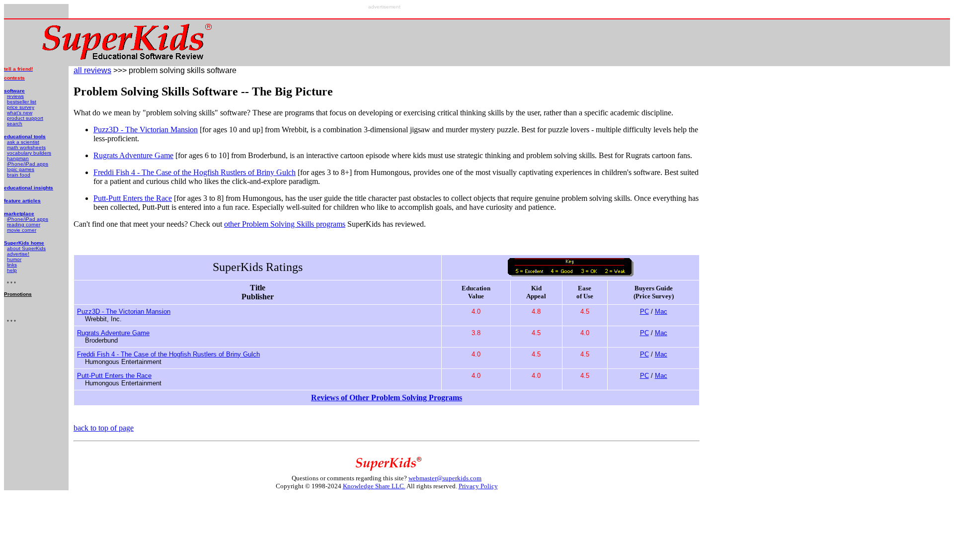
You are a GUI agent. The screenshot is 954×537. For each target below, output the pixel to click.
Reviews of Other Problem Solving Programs (386, 397)
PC (644, 311)
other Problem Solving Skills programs (284, 224)
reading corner (23, 224)
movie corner (21, 230)
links (12, 265)
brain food (18, 175)
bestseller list (21, 101)
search (14, 123)
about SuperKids (26, 248)
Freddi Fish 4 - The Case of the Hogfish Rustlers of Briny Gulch (194, 172)
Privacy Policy (478, 486)
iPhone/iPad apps (27, 164)
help (12, 270)
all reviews (92, 70)
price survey (20, 107)
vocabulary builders (29, 153)
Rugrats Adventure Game (133, 155)
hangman (18, 158)
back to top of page (104, 428)
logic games (20, 169)
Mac (661, 311)
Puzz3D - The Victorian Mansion (145, 129)
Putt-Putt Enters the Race (132, 198)
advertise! (18, 254)
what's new (19, 112)
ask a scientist (23, 142)
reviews (15, 96)
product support (25, 118)
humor (14, 259)
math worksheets (26, 147)
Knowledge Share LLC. (374, 486)
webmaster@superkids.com (444, 478)
